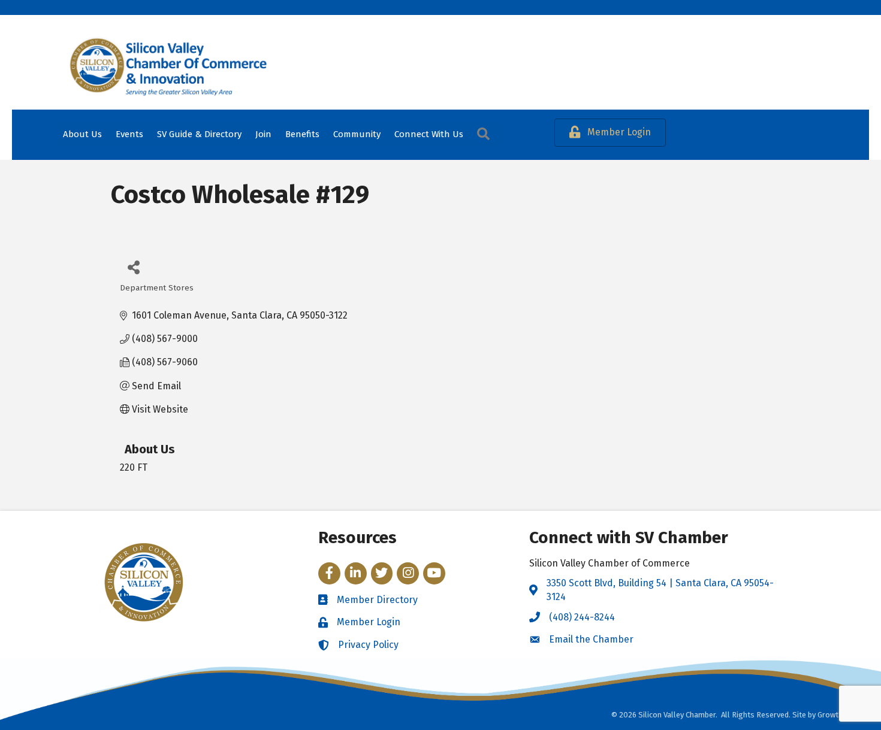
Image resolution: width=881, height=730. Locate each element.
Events (129, 134)
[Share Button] (133, 266)
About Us (82, 134)
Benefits (302, 134)
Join (263, 134)
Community (357, 134)
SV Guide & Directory (199, 134)
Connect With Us (428, 134)
